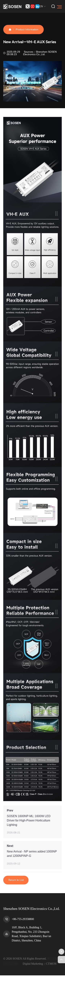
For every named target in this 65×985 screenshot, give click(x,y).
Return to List (16, 879)
